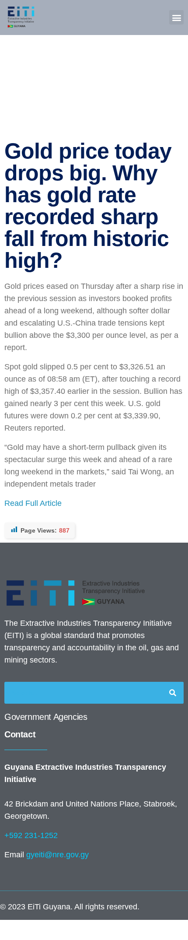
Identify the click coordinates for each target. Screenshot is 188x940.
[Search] (173, 693)
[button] (176, 17)
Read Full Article (33, 503)
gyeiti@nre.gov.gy (57, 854)
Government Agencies (45, 717)
